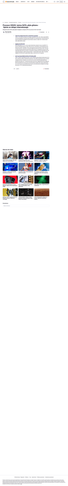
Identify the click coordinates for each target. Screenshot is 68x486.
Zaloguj (61, 1)
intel (14, 68)
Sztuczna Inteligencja (40, 1)
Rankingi (32, 1)
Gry (46, 1)
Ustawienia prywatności (49, 477)
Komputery (23, 1)
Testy (28, 1)
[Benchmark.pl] (11, 2)
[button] (57, 1)
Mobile (17, 1)
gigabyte (17, 68)
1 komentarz (42, 32)
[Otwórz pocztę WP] (54, 1)
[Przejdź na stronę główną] (4, 2)
